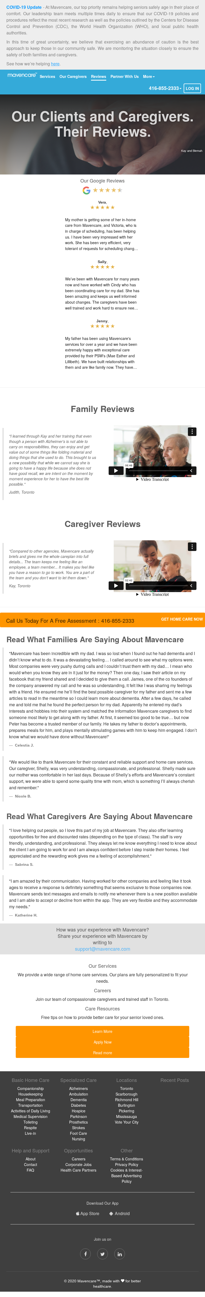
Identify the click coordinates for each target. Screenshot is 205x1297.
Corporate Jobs (78, 1164)
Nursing (78, 1138)
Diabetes (78, 1105)
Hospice (78, 1110)
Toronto (126, 1088)
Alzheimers (78, 1088)
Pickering (126, 1110)
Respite (30, 1127)
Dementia (78, 1099)
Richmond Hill (126, 1099)
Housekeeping (30, 1094)
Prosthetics (78, 1122)
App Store (89, 1213)
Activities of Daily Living (30, 1110)
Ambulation (78, 1094)
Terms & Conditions (126, 1158)
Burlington (126, 1105)
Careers (78, 1158)
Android (122, 1213)
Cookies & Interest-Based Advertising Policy (127, 1175)
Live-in (30, 1133)
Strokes (78, 1127)
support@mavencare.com (102, 948)
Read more (102, 1052)
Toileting (30, 1122)
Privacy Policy (126, 1164)
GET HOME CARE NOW (182, 619)
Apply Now (103, 1042)
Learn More (102, 1031)
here (55, 64)
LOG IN (192, 88)
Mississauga (126, 1116)
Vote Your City (127, 1122)
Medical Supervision (31, 1116)
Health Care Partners (78, 1170)
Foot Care (78, 1133)
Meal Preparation (30, 1099)
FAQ (30, 1170)
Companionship (30, 1088)
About (31, 1158)
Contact (30, 1164)
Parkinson (78, 1116)
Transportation (30, 1105)
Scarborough (126, 1094)
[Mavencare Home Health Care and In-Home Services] (22, 75)
